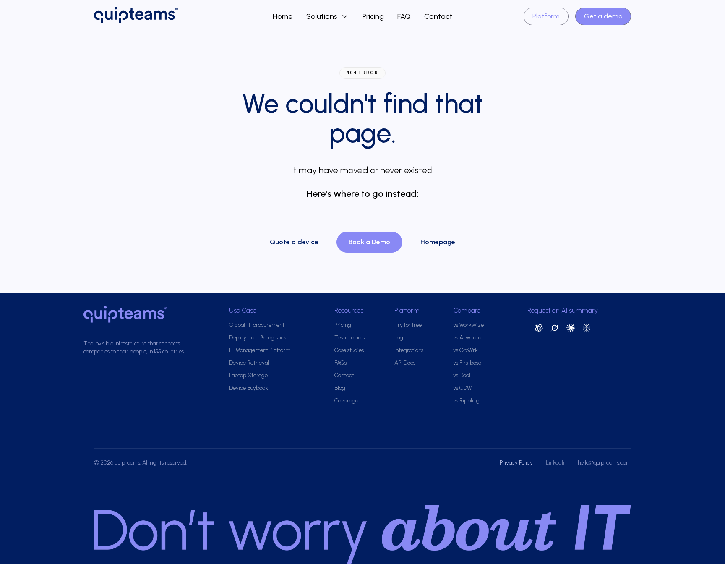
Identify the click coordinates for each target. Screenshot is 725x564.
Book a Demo (369, 242)
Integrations (408, 350)
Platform (546, 16)
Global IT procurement (256, 325)
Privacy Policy (517, 462)
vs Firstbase (467, 362)
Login (400, 337)
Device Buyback (248, 388)
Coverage (346, 400)
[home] (183, 16)
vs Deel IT (465, 375)
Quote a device (294, 242)
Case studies (349, 350)
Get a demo (603, 16)
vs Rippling (466, 400)
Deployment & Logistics (257, 337)
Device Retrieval (249, 362)
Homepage (437, 242)
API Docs (404, 362)
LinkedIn (556, 462)
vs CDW (462, 388)
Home (283, 16)
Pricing (373, 16)
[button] (327, 16)
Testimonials (349, 337)
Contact (438, 16)
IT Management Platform (259, 350)
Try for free (408, 325)
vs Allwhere (467, 337)
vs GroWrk (465, 350)
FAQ (404, 16)
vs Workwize (468, 325)
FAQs (340, 362)
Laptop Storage (248, 375)
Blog (339, 388)
